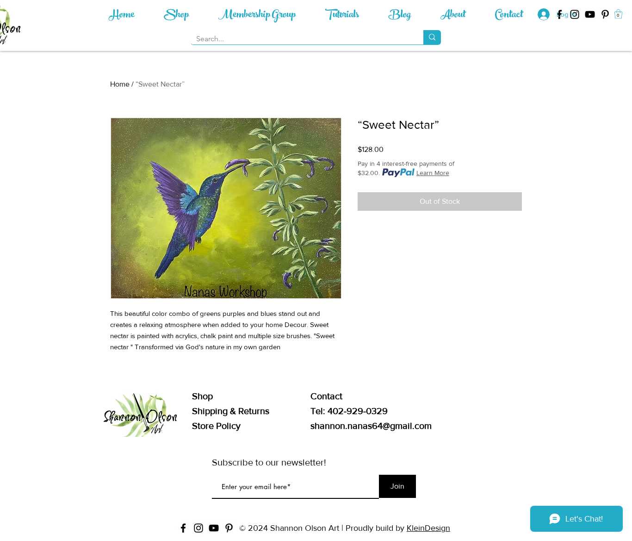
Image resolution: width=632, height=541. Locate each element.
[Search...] (432, 37)
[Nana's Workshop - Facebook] (183, 528)
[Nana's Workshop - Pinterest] (605, 14)
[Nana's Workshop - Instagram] (198, 528)
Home (120, 84)
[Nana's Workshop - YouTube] (590, 14)
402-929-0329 (358, 411)
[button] (618, 14)
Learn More (432, 172)
